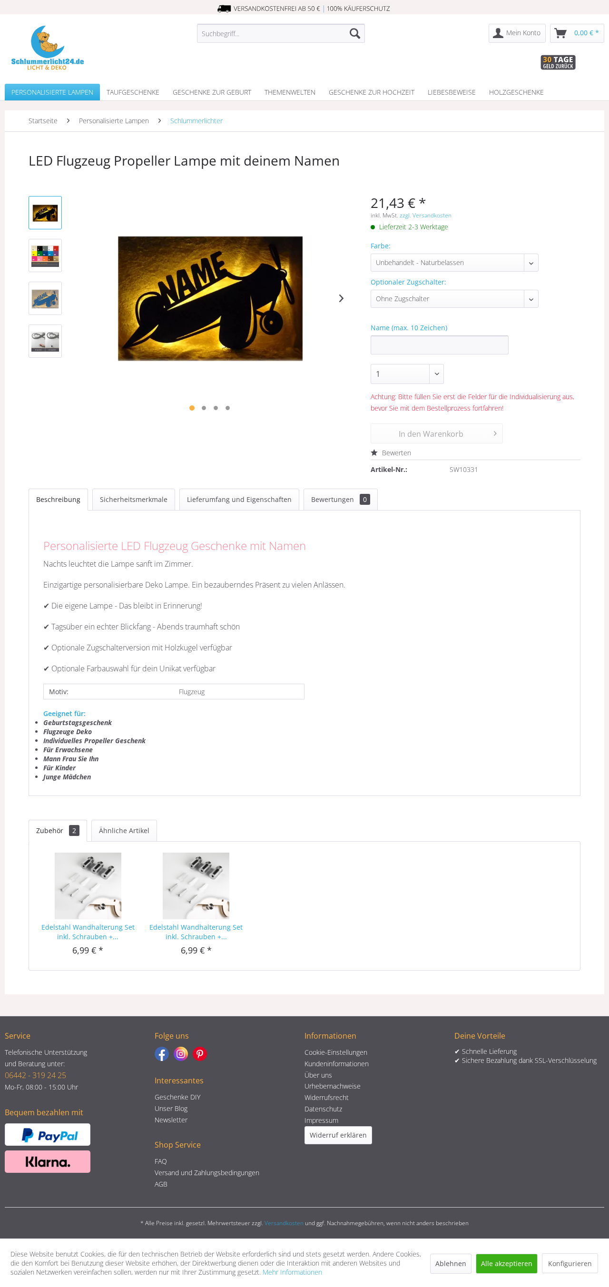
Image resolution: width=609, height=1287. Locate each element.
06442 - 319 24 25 (35, 1075)
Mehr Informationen (292, 1272)
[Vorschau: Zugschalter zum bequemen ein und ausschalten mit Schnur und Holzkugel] (45, 341)
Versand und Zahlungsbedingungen (207, 1172)
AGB (161, 1184)
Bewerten (395, 452)
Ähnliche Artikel (124, 830)
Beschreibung (58, 499)
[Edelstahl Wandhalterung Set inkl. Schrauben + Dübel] (88, 884)
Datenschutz (323, 1108)
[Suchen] (355, 33)
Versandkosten (284, 1223)
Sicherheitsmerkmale (133, 499)
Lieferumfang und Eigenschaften (239, 499)
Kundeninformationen (336, 1063)
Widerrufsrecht (326, 1097)
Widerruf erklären (338, 1135)
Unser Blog (171, 1108)
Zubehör (56, 830)
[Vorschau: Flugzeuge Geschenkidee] (45, 298)
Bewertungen (339, 499)
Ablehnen (450, 1263)
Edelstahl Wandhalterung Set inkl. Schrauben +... (88, 932)
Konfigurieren (570, 1263)
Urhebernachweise (332, 1086)
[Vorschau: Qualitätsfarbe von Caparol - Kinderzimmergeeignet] (45, 255)
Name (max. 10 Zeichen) (409, 327)
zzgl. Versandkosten (426, 215)
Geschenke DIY (177, 1096)
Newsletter (171, 1119)
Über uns (318, 1075)
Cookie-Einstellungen (335, 1052)
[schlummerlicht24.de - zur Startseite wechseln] (48, 47)
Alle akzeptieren (506, 1263)
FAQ (161, 1161)
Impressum (321, 1120)
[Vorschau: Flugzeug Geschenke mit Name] (45, 212)
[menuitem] (281, 33)
